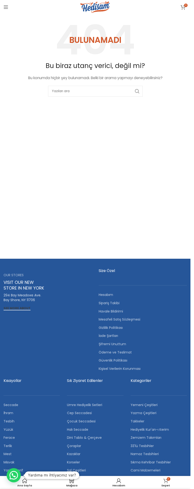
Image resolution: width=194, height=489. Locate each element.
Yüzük (8, 429)
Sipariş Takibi (109, 303)
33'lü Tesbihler (142, 446)
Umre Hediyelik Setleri (84, 405)
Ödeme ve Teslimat (115, 352)
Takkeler (137, 421)
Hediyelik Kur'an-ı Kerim (150, 429)
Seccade (11, 405)
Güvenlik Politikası (113, 360)
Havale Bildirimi (111, 311)
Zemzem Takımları (146, 437)
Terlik (8, 446)
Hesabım (106, 294)
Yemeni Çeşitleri (144, 405)
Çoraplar (74, 446)
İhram (8, 413)
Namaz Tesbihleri (145, 454)
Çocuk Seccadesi (81, 421)
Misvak (9, 462)
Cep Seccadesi (79, 413)
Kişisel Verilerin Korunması (120, 368)
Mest (8, 454)
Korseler (73, 462)
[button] (14, 475)
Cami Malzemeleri (145, 470)
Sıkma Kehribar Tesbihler (151, 462)
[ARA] (137, 91)
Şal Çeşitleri (76, 470)
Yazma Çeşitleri (143, 413)
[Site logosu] (95, 7)
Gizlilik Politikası (111, 327)
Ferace (9, 437)
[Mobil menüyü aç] (6, 7)
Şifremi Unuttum (112, 344)
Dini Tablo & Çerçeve (84, 437)
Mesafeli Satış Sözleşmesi (119, 319)
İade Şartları (108, 335)
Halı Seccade (77, 429)
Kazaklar (73, 454)
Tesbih (9, 421)
